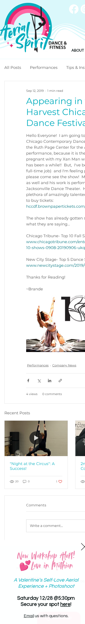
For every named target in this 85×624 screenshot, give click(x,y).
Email (29, 616)
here (65, 604)
